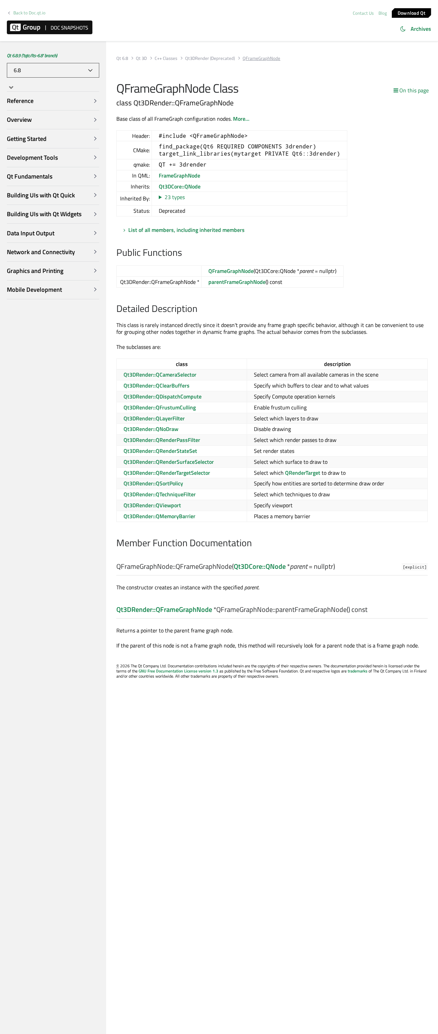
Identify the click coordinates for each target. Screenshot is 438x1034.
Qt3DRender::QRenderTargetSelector (167, 473)
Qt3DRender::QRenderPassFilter (162, 440)
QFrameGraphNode (231, 271)
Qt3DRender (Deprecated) (210, 58)
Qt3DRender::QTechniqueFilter (160, 494)
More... (241, 119)
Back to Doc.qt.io (29, 13)
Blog (382, 13)
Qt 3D (141, 58)
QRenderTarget (302, 473)
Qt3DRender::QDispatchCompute (163, 396)
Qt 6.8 (122, 58)
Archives (421, 29)
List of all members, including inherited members (186, 230)
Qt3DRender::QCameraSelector (160, 374)
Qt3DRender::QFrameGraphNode (164, 609)
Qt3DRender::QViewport (152, 505)
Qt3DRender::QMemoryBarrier (159, 516)
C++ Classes (166, 58)
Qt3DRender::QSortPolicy (153, 483)
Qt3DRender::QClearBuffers (157, 385)
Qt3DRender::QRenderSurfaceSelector (169, 462)
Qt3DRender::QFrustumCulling (160, 407)
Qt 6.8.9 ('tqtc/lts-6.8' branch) (32, 55)
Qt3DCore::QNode (180, 186)
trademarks (358, 671)
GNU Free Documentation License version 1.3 (178, 671)
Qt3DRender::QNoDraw (151, 429)
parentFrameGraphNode (237, 282)
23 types (175, 197)
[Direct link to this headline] (185, 253)
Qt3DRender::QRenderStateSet (160, 451)
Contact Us (363, 13)
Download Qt (411, 12)
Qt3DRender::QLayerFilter (154, 418)
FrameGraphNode (179, 175)
